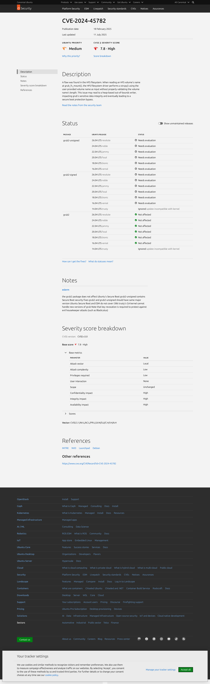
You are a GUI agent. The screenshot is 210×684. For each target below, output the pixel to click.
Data (68, 615)
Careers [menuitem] (136, 2)
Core (92, 595)
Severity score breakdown (33, 85)
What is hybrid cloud (124, 567)
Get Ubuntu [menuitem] (122, 2)
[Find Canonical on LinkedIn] (154, 639)
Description (26, 71)
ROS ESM (66, 533)
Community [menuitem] (106, 2)
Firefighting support (133, 602)
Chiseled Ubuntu (93, 588)
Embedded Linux (83, 540)
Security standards (117, 8)
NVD (74, 448)
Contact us (24, 639)
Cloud (20, 567)
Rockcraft (157, 588)
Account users (90, 602)
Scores (72, 413)
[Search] (193, 2)
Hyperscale (67, 561)
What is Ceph (69, 506)
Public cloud (166, 567)
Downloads (23, 595)
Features (66, 547)
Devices (118, 609)
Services (96, 547)
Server (76, 595)
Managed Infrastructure (102, 615)
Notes (23, 81)
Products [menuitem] (65, 2)
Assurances (158, 8)
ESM (86, 8)
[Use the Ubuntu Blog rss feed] (184, 639)
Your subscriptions (71, 602)
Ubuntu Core (23, 547)
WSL (85, 595)
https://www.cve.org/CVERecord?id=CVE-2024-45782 (89, 463)
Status (23, 76)
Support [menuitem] (92, 2)
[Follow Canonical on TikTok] (177, 639)
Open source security (126, 615)
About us (66, 639)
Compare (90, 581)
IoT (18, 540)
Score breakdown (102, 56)
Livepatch (98, 8)
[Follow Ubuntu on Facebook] (147, 639)
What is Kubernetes (72, 513)
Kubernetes (23, 513)
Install (65, 499)
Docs (106, 506)
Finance (115, 622)
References (26, 90)
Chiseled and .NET (114, 588)
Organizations (69, 554)
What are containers (72, 588)
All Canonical (180, 2)
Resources (119, 513)
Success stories (81, 547)
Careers (91, 639)
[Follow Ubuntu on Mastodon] (139, 639)
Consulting (96, 506)
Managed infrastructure (29, 519)
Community (95, 533)
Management (101, 540)
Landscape (22, 581)
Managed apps (69, 519)
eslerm (65, 289)
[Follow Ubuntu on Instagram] (162, 639)
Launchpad (84, 448)
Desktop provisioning (100, 609)
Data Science (82, 526)
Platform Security (71, 8)
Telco (106, 622)
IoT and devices (147, 615)
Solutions (22, 615)
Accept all (186, 669)
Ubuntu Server (24, 561)
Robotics (21, 533)
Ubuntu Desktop (25, 554)
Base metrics (75, 352)
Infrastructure (80, 615)
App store (67, 540)
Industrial (81, 622)
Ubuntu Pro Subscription (74, 609)
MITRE (65, 448)
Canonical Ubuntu (25, 2)
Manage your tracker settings (161, 669)
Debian (96, 448)
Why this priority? (71, 56)
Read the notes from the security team (82, 105)
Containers (22, 588)
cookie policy (51, 675)
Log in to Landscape (125, 581)
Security (21, 574)
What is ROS (80, 533)
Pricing (103, 602)
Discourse (115, 602)
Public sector (94, 622)
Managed (83, 506)
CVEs (133, 8)
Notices (144, 8)
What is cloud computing (74, 567)
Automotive (68, 622)
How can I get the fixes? (74, 261)
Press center (123, 639)
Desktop (66, 595)
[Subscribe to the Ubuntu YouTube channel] (169, 639)
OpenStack (23, 499)
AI (63, 615)
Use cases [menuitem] (78, 2)
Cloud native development (171, 615)
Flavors (97, 554)
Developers (85, 554)
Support (75, 499)
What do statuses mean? (100, 261)
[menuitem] (182, 2)
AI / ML (21, 526)
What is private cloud (100, 567)
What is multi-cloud (147, 567)
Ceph (19, 506)
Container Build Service (138, 588)
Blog (100, 639)
